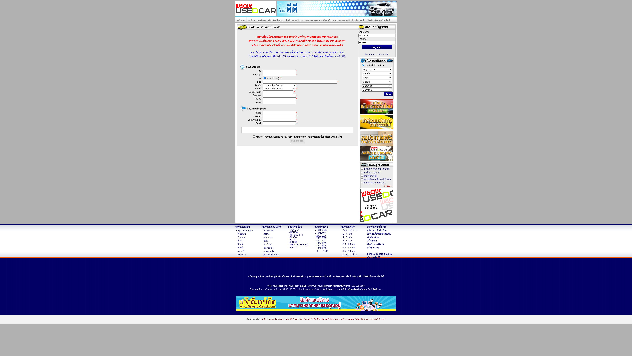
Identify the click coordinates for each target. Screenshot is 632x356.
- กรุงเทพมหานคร (244, 230)
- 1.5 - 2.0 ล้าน (348, 251)
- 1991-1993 (320, 248)
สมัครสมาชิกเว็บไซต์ (376, 227)
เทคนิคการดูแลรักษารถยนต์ (376, 169)
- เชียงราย (241, 237)
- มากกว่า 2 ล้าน (349, 254)
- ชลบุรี (239, 247)
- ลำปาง (239, 240)
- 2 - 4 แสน (347, 234)
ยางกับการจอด (370, 176)
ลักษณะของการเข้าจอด (374, 182)
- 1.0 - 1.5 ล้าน (348, 247)
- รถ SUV (267, 244)
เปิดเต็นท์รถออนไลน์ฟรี (378, 20)
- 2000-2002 (320, 240)
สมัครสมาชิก (383, 54)
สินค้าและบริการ (294, 20)
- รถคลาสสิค (268, 251)
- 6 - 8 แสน (347, 240)
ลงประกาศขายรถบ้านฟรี (317, 20)
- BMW (292, 239)
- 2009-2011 (320, 233)
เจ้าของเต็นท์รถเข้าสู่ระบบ (379, 234)
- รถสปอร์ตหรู (269, 261)
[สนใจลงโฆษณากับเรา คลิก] (376, 221)
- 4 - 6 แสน (347, 237)
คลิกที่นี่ (281, 56)
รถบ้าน (251, 20)
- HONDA (293, 232)
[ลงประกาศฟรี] (376, 145)
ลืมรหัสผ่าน (370, 54)
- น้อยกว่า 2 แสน (349, 230)
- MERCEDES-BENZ (299, 244)
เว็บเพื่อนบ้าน (373, 237)
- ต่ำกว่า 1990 (321, 251)
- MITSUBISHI (296, 235)
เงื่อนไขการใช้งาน (375, 244)
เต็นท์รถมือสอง (275, 20)
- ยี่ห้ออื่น (293, 247)
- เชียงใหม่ (241, 234)
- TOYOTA (294, 230)
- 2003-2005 (320, 238)
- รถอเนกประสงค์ (270, 254)
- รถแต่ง (266, 258)
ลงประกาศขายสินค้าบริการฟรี (348, 20)
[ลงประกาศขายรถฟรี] (376, 159)
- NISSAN (293, 237)
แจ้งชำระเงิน (373, 247)
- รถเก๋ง (266, 234)
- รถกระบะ (267, 237)
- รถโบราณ (268, 248)
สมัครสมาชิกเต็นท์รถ (377, 230)
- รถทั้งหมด (268, 230)
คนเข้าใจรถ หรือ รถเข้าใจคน (377, 179)
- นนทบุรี (240, 251)
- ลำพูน (239, 244)
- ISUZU (293, 242)
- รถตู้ (265, 241)
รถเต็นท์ (262, 20)
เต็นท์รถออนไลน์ (364, 289)
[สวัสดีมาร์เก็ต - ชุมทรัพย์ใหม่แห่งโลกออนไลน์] (316, 310)
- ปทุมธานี (241, 254)
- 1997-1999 (320, 243)
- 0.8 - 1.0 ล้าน (348, 244)
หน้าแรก (241, 20)
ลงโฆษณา (372, 240)
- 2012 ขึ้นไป (321, 230)
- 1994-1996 (320, 245)
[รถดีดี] (337, 15)
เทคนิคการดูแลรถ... (372, 172)
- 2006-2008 (320, 236)
